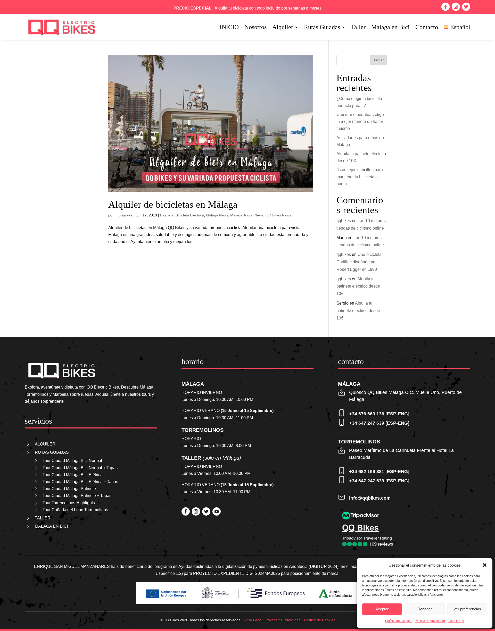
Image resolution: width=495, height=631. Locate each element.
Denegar (424, 609)
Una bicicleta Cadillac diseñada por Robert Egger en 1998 (359, 262)
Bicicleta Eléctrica (190, 215)
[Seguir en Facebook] (445, 7)
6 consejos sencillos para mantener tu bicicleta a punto (359, 176)
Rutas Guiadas (322, 27)
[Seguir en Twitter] (466, 7)
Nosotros (255, 27)
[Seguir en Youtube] (216, 511)
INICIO (229, 27)
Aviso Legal (456, 621)
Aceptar (382, 609)
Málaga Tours (241, 215)
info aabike (124, 215)
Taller (358, 27)
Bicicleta (167, 215)
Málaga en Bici (390, 27)
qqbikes (343, 220)
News (258, 215)
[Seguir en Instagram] (456, 7)
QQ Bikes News (278, 215)
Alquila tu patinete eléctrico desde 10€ (358, 286)
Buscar (378, 60)
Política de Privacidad (283, 620)
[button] (484, 565)
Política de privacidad (430, 621)
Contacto (426, 27)
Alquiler (282, 27)
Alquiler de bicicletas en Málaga (172, 204)
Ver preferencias (467, 609)
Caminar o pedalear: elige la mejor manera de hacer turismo (360, 121)
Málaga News (217, 215)
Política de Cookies (398, 621)
